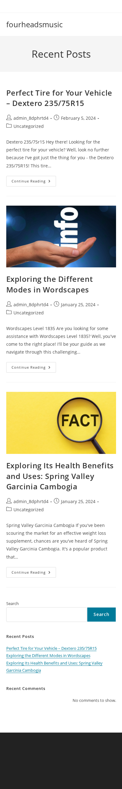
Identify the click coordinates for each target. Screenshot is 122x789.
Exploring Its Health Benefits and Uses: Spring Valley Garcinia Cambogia (60, 476)
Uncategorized (28, 126)
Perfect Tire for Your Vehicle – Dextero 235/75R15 (59, 97)
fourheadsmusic (34, 24)
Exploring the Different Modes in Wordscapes (49, 284)
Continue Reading (34, 182)
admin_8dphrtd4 (30, 118)
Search (12, 603)
